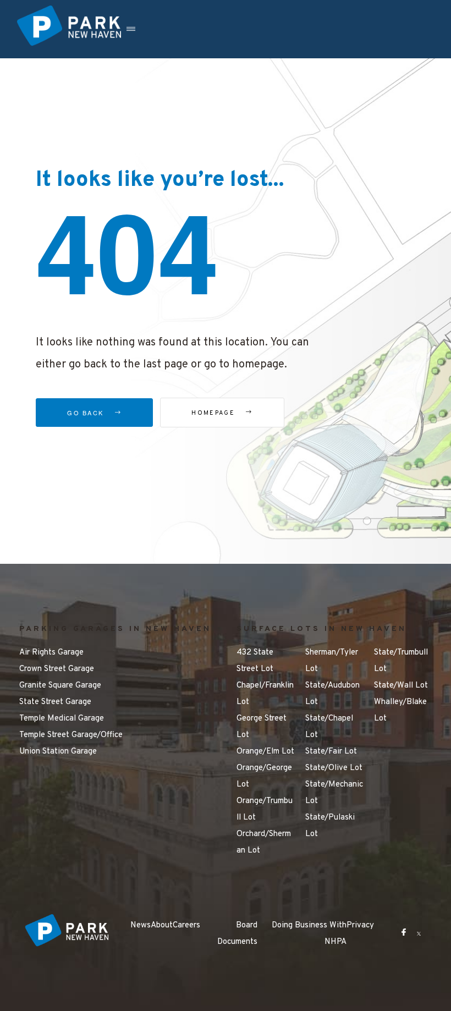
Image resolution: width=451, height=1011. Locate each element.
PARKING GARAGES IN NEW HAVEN (115, 629)
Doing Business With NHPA (309, 933)
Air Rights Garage (51, 652)
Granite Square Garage (60, 685)
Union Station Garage (58, 751)
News (140, 925)
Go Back (86, 412)
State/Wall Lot (401, 685)
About (162, 925)
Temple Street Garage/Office (71, 735)
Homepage (214, 413)
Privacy (360, 925)
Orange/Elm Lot (265, 751)
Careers (186, 925)
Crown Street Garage (56, 669)
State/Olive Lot (333, 768)
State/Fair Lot (331, 751)
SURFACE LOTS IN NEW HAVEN (321, 629)
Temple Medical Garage (61, 718)
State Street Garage (55, 702)
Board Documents (237, 933)
